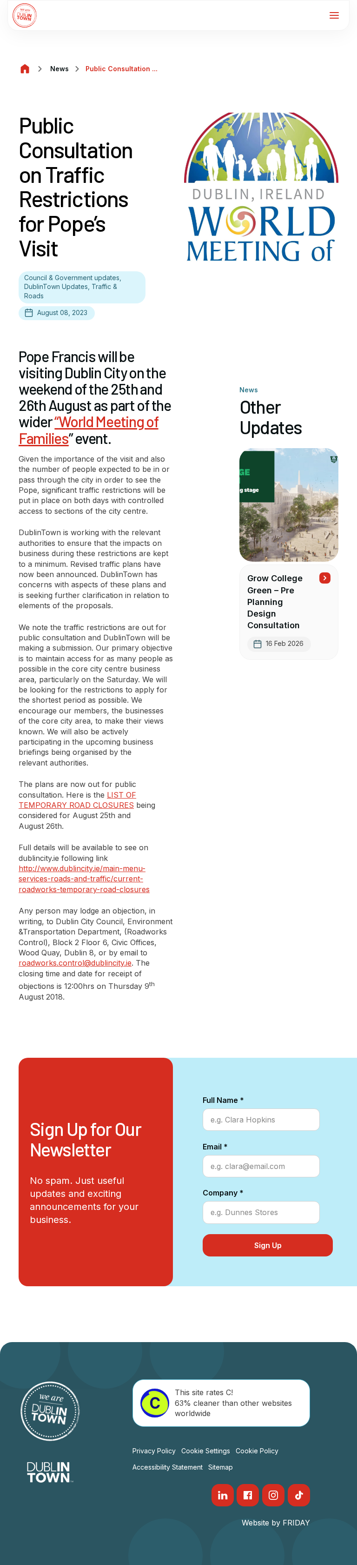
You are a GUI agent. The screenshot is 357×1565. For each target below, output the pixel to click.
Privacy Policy (154, 1451)
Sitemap (220, 1467)
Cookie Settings (205, 1451)
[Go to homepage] (25, 15)
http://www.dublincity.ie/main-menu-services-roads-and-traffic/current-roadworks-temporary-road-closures (84, 879)
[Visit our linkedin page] (223, 1495)
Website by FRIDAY (276, 1522)
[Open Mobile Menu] (334, 15)
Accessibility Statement (167, 1467)
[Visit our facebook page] (248, 1495)
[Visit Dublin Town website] (50, 1472)
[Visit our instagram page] (273, 1495)
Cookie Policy (257, 1451)
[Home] (25, 68)
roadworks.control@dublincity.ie (75, 962)
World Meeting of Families (89, 429)
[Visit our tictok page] (299, 1495)
